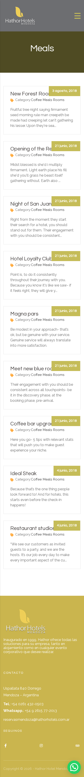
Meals (47, 100)
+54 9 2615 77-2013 (41, 711)
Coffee (36, 100)
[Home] (20, 15)
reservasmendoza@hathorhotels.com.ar (36, 719)
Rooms (58, 100)
